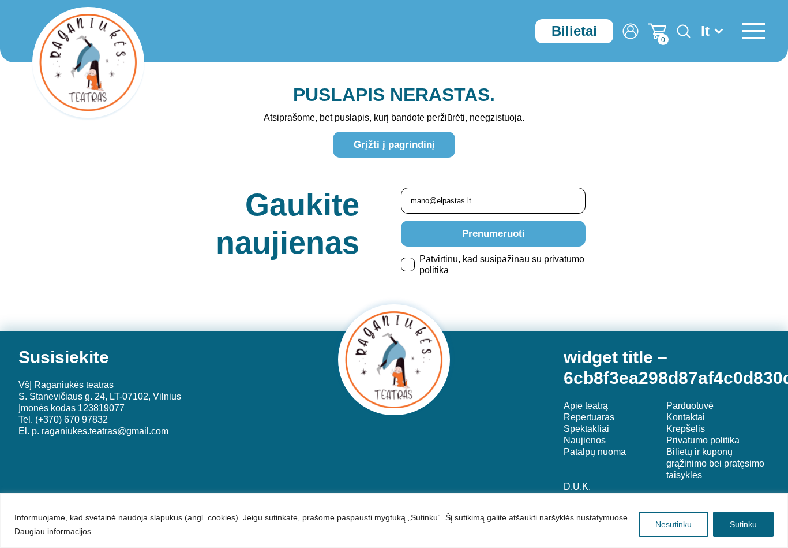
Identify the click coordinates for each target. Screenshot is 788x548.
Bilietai (574, 31)
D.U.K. (577, 486)
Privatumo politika (703, 440)
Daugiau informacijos (52, 531)
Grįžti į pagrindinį (394, 144)
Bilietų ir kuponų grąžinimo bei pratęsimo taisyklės (715, 463)
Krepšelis (685, 429)
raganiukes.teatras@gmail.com (105, 431)
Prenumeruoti (493, 233)
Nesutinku (673, 524)
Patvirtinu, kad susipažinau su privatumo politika (501, 264)
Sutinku (743, 524)
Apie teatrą (586, 406)
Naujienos (585, 440)
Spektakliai (586, 429)
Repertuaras (589, 417)
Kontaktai (685, 417)
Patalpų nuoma (595, 452)
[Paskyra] (630, 31)
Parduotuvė (690, 406)
